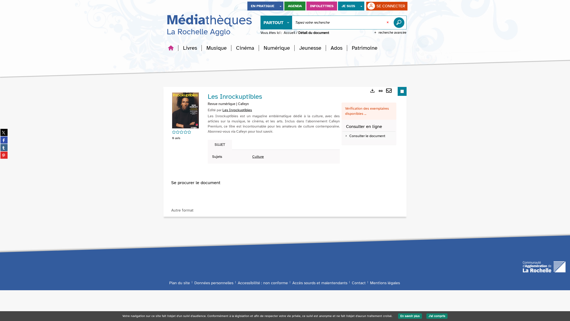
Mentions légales (385, 282)
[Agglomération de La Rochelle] (544, 266)
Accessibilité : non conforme (263, 282)
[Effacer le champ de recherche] (388, 22)
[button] (190, 48)
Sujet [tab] (220, 144)
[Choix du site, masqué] (280, 6)
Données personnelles (213, 282)
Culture (258, 156)
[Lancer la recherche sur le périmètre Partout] (399, 22)
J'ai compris (437, 316)
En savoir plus (410, 316)
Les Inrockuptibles (237, 110)
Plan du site (179, 282)
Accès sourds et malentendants (319, 282)
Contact (359, 282)
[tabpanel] (273, 156)
